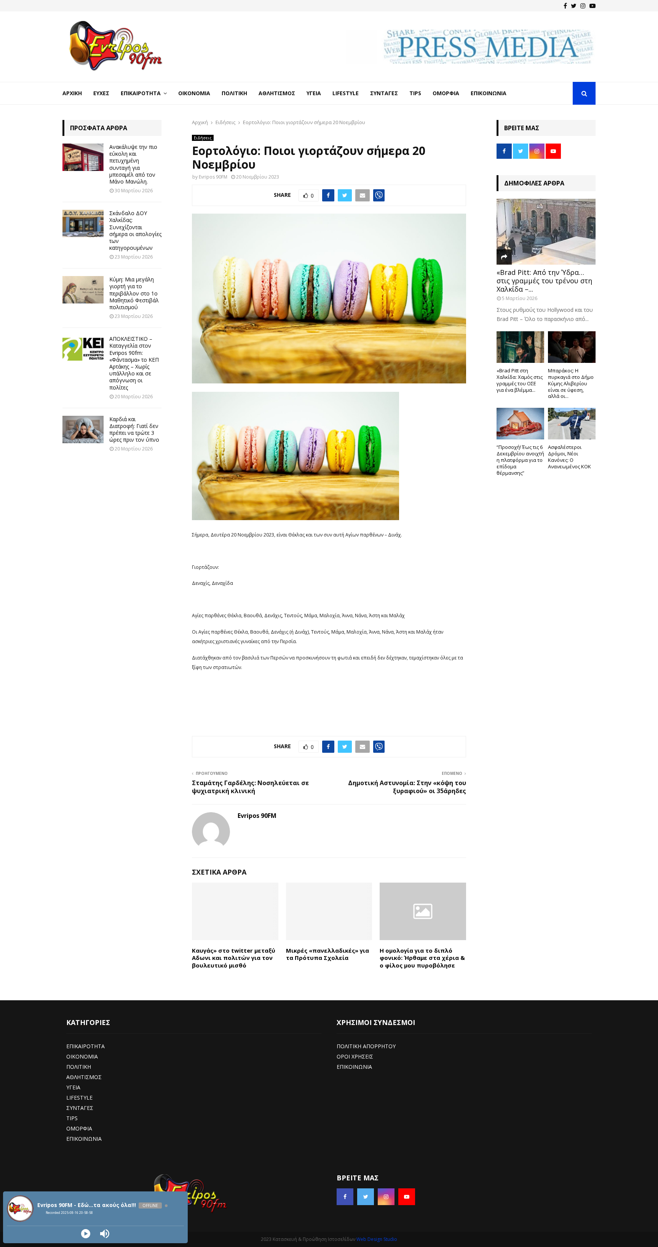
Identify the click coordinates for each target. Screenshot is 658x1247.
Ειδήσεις (203, 138)
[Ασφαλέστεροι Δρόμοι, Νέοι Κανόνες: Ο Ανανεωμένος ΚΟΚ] (572, 423)
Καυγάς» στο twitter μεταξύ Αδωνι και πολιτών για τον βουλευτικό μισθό (233, 958)
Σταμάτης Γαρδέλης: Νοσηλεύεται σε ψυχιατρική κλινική (250, 787)
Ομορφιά (446, 93)
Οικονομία (194, 93)
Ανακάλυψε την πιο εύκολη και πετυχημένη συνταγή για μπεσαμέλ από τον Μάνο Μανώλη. (133, 164)
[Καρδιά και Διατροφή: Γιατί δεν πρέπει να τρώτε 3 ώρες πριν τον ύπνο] (83, 429)
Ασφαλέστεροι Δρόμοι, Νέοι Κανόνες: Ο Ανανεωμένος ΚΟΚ (569, 456)
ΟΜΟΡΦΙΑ (79, 1128)
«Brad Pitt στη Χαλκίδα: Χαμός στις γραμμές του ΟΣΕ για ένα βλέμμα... (520, 380)
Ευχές (101, 93)
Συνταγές (384, 93)
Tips (415, 93)
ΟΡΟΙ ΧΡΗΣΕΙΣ (355, 1056)
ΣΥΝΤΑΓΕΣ (79, 1107)
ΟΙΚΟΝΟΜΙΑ (82, 1056)
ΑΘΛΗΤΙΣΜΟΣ (84, 1077)
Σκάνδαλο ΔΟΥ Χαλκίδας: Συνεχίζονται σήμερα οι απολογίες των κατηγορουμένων (135, 230)
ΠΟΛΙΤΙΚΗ (78, 1066)
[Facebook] (565, 5)
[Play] (85, 1233)
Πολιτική (234, 93)
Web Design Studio (376, 1239)
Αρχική (72, 93)
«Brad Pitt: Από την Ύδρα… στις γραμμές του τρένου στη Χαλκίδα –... (544, 280)
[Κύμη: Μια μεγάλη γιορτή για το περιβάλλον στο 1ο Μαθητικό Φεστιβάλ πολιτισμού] (83, 289)
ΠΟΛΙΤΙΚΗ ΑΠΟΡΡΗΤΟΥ (366, 1046)
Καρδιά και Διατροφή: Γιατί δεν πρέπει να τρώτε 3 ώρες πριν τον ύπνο (134, 429)
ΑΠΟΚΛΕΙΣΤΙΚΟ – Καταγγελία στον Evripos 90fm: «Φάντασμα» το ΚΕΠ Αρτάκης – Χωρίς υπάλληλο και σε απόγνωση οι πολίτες (134, 363)
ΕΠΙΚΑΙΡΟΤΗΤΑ (85, 1046)
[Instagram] (583, 5)
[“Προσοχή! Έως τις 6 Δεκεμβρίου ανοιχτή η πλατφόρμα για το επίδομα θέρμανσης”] (520, 423)
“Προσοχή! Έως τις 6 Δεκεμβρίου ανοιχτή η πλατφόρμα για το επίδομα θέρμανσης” (520, 460)
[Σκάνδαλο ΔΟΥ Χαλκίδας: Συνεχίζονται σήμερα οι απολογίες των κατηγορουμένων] (83, 223)
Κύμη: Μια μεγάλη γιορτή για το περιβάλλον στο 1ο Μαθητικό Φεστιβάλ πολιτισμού (134, 293)
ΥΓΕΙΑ (73, 1087)
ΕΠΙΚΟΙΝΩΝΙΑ (84, 1138)
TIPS (72, 1118)
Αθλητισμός (277, 93)
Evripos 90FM (213, 177)
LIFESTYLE (79, 1097)
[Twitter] (574, 5)
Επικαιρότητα (141, 93)
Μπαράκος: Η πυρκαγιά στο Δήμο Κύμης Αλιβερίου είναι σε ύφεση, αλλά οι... (571, 383)
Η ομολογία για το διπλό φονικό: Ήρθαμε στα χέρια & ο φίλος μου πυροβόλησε (422, 958)
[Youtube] (592, 5)
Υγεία (314, 93)
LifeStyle (345, 93)
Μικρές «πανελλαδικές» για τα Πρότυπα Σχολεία (327, 954)
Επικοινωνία (488, 93)
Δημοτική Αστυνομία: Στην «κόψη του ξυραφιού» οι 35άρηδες (407, 787)
